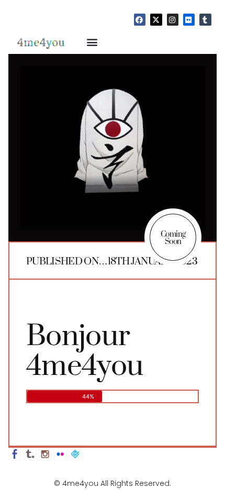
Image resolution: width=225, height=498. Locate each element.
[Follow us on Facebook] (14, 454)
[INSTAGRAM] (172, 19)
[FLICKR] (189, 19)
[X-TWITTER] (156, 19)
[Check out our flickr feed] (60, 454)
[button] (92, 42)
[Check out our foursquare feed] (75, 454)
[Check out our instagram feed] (45, 454)
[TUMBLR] (205, 19)
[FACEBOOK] (139, 19)
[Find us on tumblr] (30, 454)
